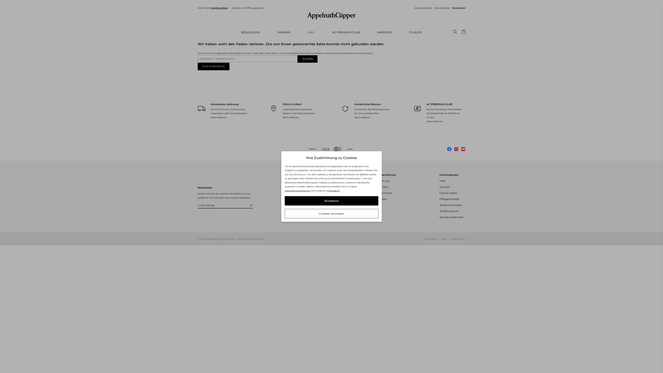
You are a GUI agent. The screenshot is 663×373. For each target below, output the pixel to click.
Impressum (333, 190)
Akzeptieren (331, 200)
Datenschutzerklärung (297, 190)
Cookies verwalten (331, 213)
